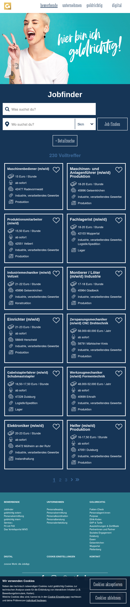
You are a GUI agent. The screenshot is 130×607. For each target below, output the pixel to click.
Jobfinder (8, 509)
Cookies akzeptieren (108, 584)
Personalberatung (56, 519)
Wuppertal (95, 546)
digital (117, 5)
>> (72, 479)
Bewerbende (49, 5)
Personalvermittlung (14, 516)
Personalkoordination (57, 516)
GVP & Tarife (96, 522)
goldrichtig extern (12, 512)
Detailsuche (66, 140)
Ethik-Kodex (95, 519)
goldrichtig (95, 5)
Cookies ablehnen (108, 597)
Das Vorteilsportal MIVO (16, 529)
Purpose (94, 516)
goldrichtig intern (12, 519)
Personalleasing (55, 509)
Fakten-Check (97, 509)
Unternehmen (72, 5)
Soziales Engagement (100, 532)
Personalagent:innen (100, 512)
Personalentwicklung (57, 522)
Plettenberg (95, 549)
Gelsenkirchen (97, 542)
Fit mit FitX (9, 526)
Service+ (8, 522)
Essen (93, 539)
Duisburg (94, 536)
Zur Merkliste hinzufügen (56, 169)
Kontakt (95, 556)
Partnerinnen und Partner (102, 529)
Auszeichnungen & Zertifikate (104, 526)
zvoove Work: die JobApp (16, 563)
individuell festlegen (36, 600)
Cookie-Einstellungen (59, 596)
